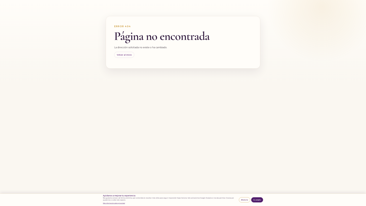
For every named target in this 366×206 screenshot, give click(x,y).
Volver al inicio (124, 55)
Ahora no (244, 200)
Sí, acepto (257, 200)
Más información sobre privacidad (114, 203)
